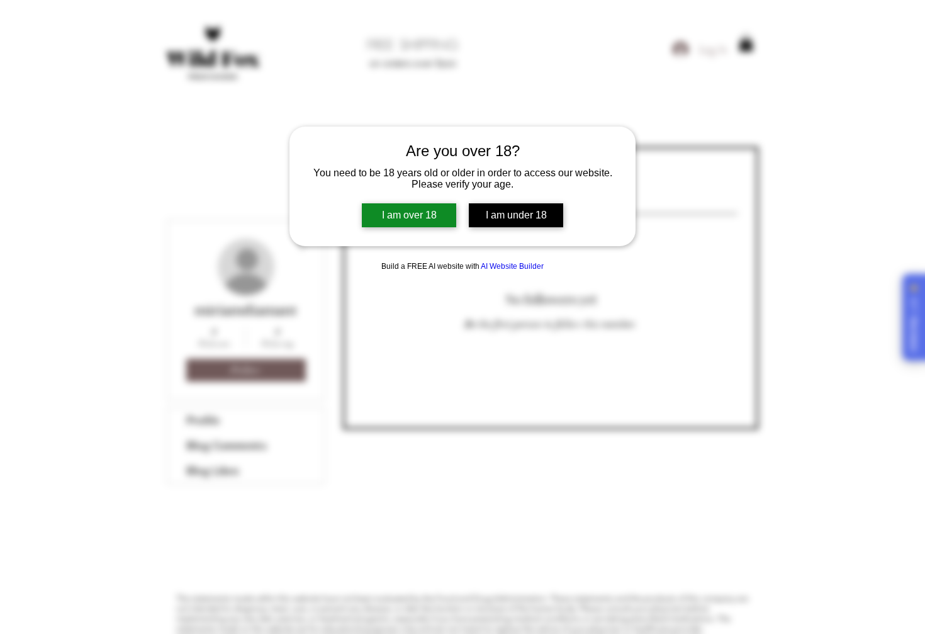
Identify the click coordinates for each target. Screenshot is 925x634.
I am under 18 (516, 215)
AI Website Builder (512, 266)
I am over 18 (409, 215)
